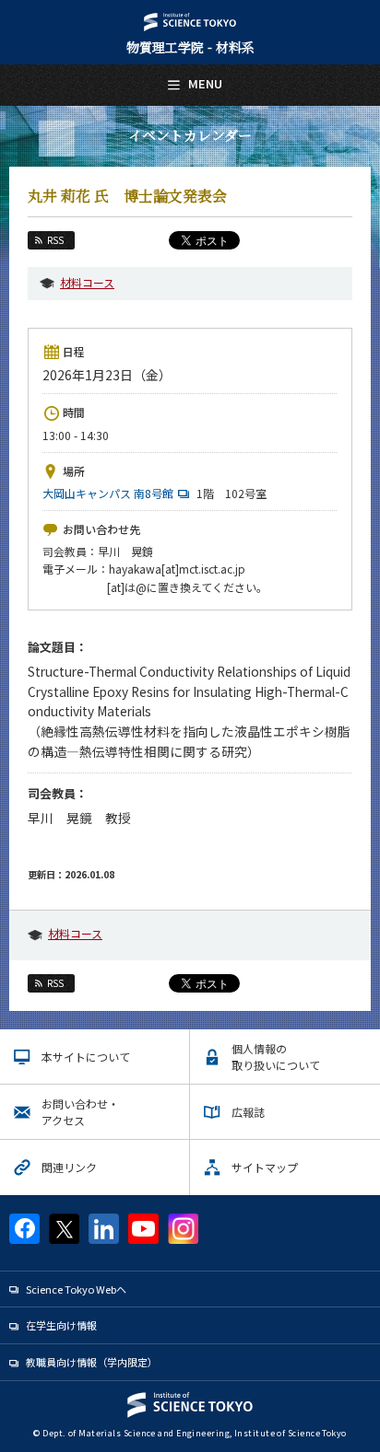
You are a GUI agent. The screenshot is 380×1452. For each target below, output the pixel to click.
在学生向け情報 (61, 1325)
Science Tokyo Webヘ (76, 1289)
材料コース (87, 282)
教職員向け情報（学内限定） (92, 1361)
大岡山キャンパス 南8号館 (107, 493)
